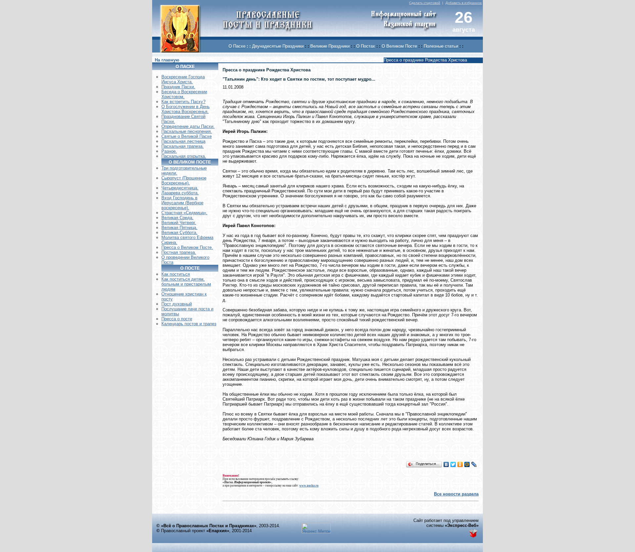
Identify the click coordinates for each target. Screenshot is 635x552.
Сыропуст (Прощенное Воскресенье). (183, 180)
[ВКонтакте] (446, 464)
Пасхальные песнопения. (186, 131)
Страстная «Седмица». (184, 212)
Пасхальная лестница (183, 141)
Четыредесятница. (179, 187)
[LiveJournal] (474, 464)
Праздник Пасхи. (178, 86)
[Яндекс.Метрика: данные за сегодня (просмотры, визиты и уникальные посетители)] (316, 528)
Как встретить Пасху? (183, 101)
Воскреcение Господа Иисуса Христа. (183, 79)
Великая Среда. (177, 217)
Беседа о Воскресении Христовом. (184, 94)
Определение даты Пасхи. (188, 126)
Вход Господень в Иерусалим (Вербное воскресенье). (182, 202)
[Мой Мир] (467, 464)
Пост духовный (176, 303)
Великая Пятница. (179, 227)
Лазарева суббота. (180, 192)
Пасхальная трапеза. (182, 146)
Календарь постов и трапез (188, 323)
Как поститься (175, 274)
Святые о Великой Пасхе (186, 136)
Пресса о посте (176, 318)
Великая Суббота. (179, 232)
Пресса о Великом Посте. (187, 247)
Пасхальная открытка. (183, 156)
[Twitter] (453, 464)
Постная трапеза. (178, 252)
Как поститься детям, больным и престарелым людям (186, 284)
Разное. (169, 151)
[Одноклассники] (460, 464)
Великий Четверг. (178, 222)
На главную (167, 60)
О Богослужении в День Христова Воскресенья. (185, 109)
